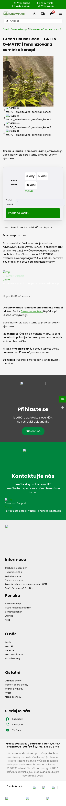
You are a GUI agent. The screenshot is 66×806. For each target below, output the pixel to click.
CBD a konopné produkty (18, 607)
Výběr (8, 692)
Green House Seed (32, 311)
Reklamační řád (13, 572)
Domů (6, 29)
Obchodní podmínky (16, 567)
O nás (8, 642)
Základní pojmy (13, 680)
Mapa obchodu (13, 696)
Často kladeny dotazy (16, 684)
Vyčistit (29, 191)
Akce (7, 619)
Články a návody (14, 688)
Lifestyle (9, 615)
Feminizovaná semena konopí (45, 29)
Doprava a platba (14, 580)
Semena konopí (19, 29)
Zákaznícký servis (14, 654)
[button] (61, 14)
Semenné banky (13, 611)
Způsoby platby (13, 576)
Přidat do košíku (18, 213)
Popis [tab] (7, 296)
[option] (30, 176)
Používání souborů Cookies (19, 588)
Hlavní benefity (12, 658)
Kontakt (9, 646)
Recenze (9, 650)
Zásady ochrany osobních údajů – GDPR (26, 584)
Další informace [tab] (20, 296)
